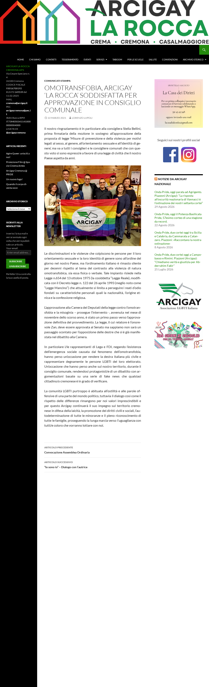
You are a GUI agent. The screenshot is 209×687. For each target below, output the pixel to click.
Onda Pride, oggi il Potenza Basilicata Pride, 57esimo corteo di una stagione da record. (178, 217)
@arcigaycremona (16, 132)
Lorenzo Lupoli (82, 117)
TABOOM (117, 59)
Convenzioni (170, 59)
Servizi (100, 59)
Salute (153, 59)
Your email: (12, 248)
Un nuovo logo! (14, 179)
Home (20, 59)
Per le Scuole (135, 59)
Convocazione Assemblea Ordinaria (67, 450)
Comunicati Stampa (57, 80)
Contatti (51, 59)
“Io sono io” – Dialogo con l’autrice (65, 465)
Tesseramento (70, 59)
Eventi (87, 59)
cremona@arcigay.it (17, 103)
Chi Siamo (35, 59)
